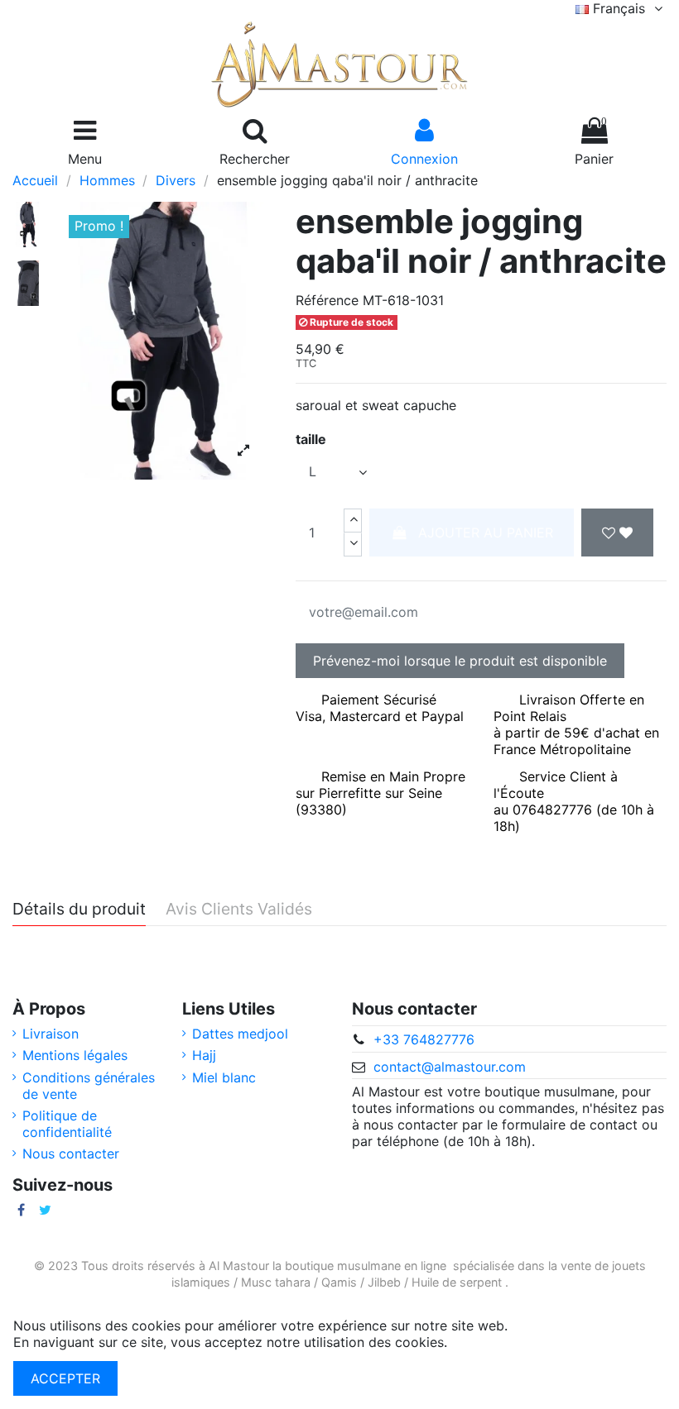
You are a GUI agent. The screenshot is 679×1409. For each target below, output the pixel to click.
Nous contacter (70, 1153)
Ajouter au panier (485, 532)
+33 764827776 (423, 1039)
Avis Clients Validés (239, 909)
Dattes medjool (240, 1033)
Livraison (50, 1033)
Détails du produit (79, 909)
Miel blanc (224, 1077)
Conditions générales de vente (88, 1085)
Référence (327, 300)
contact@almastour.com (449, 1066)
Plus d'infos (487, 1342)
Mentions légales (75, 1055)
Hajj (204, 1055)
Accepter (65, 1378)
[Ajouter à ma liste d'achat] (617, 532)
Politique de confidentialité (67, 1123)
